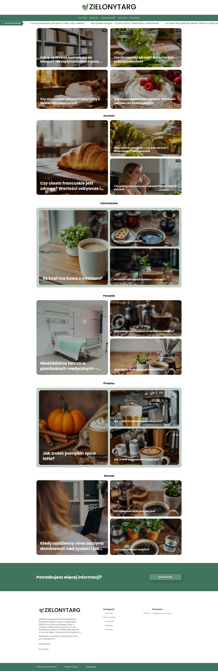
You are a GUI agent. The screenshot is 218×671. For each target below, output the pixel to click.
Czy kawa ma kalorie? (128, 241)
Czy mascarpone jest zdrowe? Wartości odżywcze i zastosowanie (144, 101)
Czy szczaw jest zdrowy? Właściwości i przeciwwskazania (144, 59)
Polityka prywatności (46, 666)
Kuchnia (82, 17)
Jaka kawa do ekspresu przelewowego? (139, 369)
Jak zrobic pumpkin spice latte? (69, 456)
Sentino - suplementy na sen (157, 613)
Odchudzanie (108, 17)
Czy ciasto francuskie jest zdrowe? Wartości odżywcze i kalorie (131, 23)
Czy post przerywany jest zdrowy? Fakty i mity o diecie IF (145, 187)
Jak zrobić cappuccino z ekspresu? (136, 459)
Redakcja (44, 644)
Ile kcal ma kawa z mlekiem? (72, 278)
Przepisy (94, 17)
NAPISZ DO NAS (165, 577)
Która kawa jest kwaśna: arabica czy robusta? (144, 331)
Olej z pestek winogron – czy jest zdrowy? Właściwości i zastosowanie (60, 23)
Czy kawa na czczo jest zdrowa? (135, 511)
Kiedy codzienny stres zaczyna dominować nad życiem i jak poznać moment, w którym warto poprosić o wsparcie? (72, 546)
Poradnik (135, 17)
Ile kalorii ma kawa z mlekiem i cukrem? (139, 279)
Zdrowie (122, 17)
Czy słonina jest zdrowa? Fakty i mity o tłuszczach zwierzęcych (70, 101)
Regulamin (91, 666)
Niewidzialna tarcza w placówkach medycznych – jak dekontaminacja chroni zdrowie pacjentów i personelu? (69, 366)
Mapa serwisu (71, 666)
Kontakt (44, 649)
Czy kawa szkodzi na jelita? (131, 549)
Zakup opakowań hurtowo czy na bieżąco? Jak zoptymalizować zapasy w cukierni (71, 59)
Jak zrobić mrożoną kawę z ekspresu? (138, 421)
